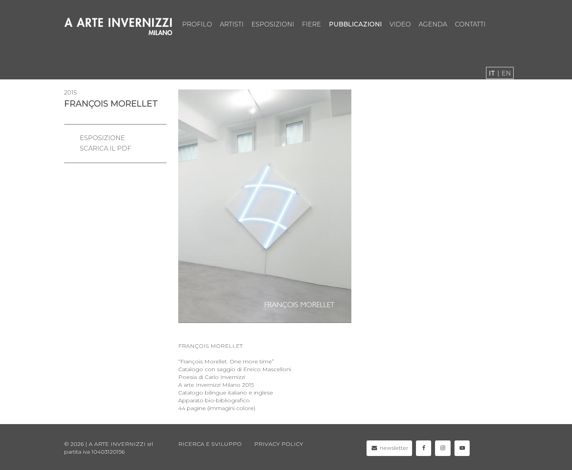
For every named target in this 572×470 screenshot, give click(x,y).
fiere (311, 24)
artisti (232, 24)
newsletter (393, 447)
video (400, 24)
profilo (197, 24)
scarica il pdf (105, 148)
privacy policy (278, 443)
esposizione (102, 138)
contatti (470, 24)
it (492, 73)
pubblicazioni (355, 24)
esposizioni (272, 24)
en (506, 73)
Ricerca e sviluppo (210, 443)
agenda (433, 24)
